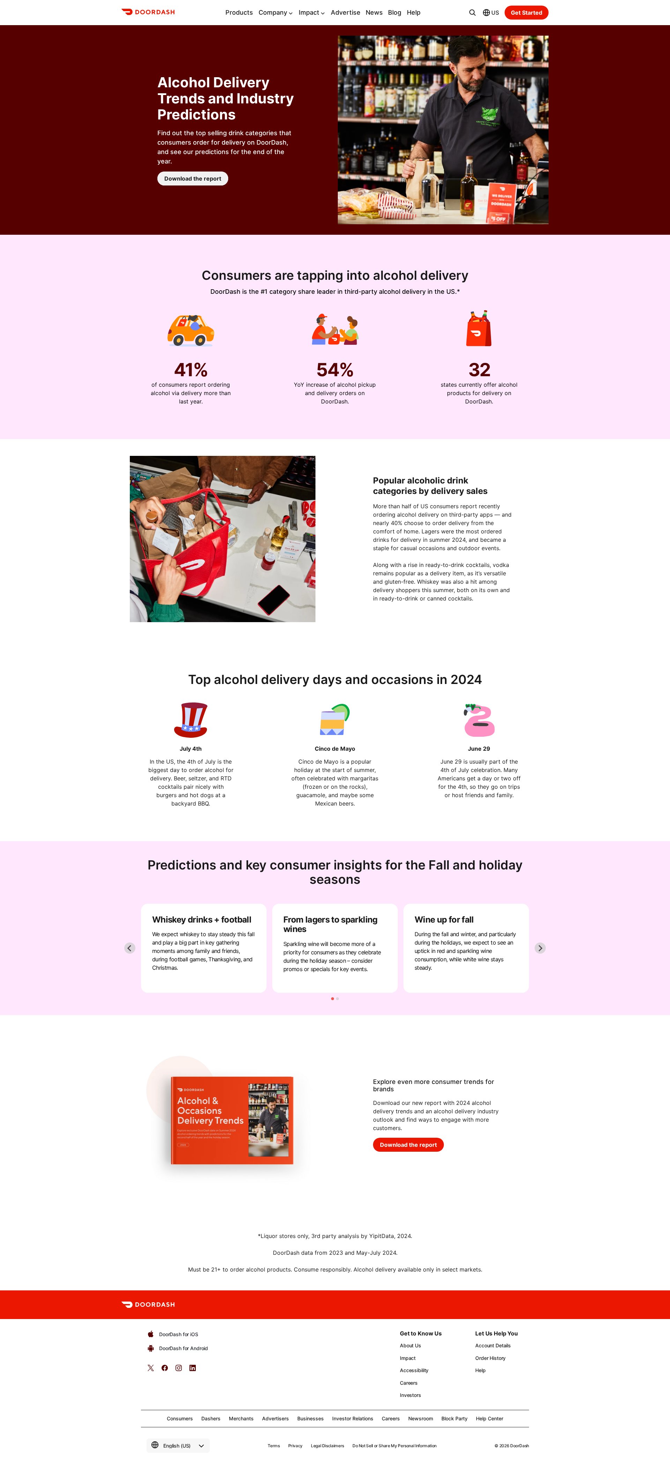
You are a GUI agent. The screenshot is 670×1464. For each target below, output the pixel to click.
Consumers (180, 1418)
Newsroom (420, 1418)
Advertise (345, 12)
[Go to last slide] (129, 948)
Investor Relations (352, 1418)
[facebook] (165, 1370)
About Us (410, 1345)
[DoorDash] (147, 12)
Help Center (489, 1418)
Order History (490, 1358)
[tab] (332, 998)
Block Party (454, 1418)
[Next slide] (540, 948)
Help (413, 12)
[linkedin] (192, 1370)
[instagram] (178, 1370)
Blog (394, 12)
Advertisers (275, 1418)
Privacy (295, 1445)
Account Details (493, 1345)
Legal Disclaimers (327, 1445)
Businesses (310, 1418)
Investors (410, 1395)
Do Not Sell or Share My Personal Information (394, 1445)
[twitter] (151, 1370)
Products (239, 12)
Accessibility (414, 1370)
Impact (309, 12)
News (374, 12)
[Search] (472, 12)
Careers (409, 1383)
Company (273, 12)
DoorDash (519, 1445)
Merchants (241, 1418)
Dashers (211, 1418)
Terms (274, 1445)
